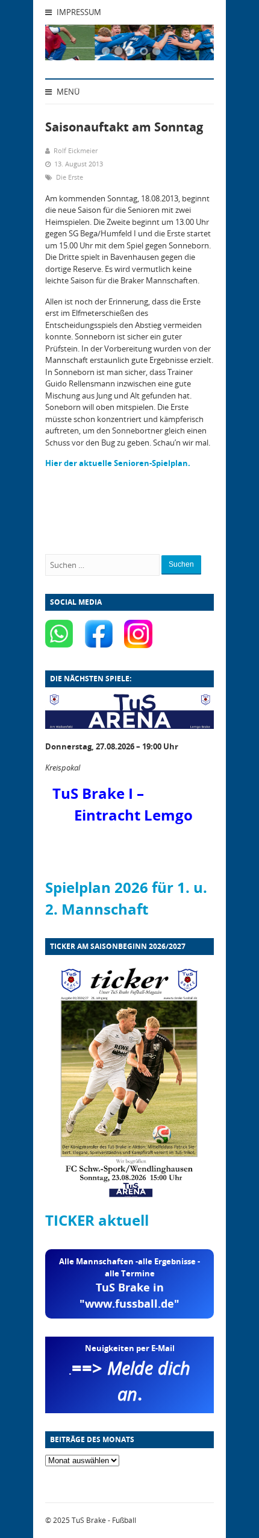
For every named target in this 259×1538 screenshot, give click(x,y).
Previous (69, 46)
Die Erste (69, 176)
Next (190, 46)
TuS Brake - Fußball (104, 1520)
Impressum (78, 12)
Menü (67, 91)
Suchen (181, 564)
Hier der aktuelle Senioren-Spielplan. (117, 463)
